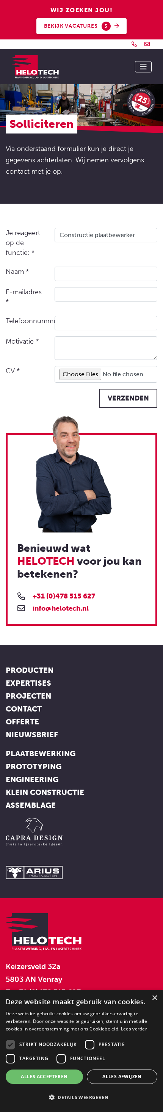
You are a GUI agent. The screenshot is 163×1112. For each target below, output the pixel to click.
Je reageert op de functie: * (23, 243)
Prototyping (33, 766)
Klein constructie (45, 792)
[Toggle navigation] (143, 66)
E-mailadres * (24, 297)
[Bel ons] (134, 44)
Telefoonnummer (27, 321)
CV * (13, 371)
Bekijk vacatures (76, 26)
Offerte (22, 721)
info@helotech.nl (61, 608)
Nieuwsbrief (32, 734)
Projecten (28, 695)
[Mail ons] (147, 44)
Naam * (17, 271)
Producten (29, 670)
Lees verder (134, 1029)
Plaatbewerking (40, 753)
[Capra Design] (34, 831)
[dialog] (81, 1051)
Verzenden (128, 398)
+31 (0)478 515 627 (64, 596)
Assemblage (31, 805)
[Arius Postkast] (34, 871)
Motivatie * (22, 341)
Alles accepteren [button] (44, 1076)
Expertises (28, 683)
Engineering (32, 779)
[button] (81, 1097)
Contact (24, 708)
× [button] (154, 998)
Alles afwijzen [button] (122, 1076)
